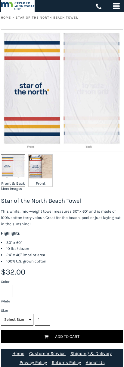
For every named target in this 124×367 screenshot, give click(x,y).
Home (6, 18)
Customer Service (47, 353)
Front (40, 183)
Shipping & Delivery (91, 353)
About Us (95, 362)
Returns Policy (66, 362)
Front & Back (13, 183)
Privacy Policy (33, 362)
